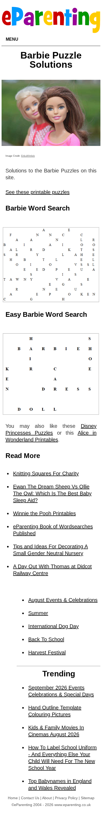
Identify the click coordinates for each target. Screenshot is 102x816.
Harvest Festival (47, 652)
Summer (38, 613)
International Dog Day (53, 626)
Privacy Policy (66, 798)
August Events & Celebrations (63, 600)
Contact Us (30, 798)
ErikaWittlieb (28, 156)
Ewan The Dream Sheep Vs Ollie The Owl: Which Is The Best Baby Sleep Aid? (52, 493)
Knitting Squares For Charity (46, 473)
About (47, 798)
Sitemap (87, 798)
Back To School (46, 639)
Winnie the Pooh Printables (44, 513)
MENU (12, 39)
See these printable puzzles (37, 192)
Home (13, 798)
